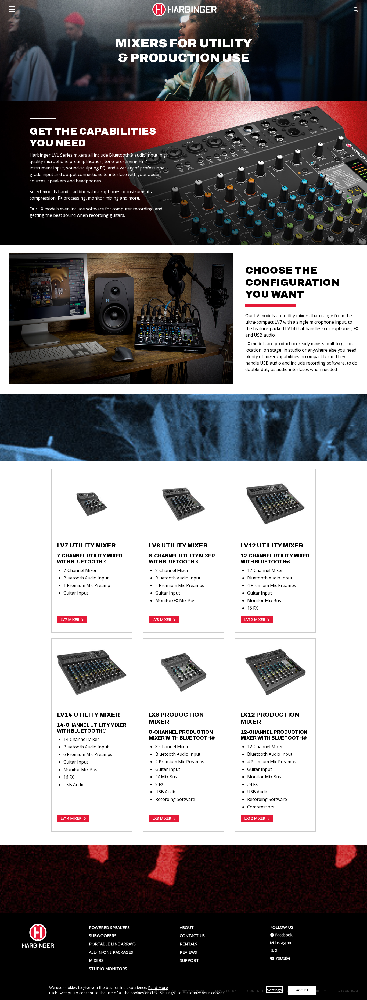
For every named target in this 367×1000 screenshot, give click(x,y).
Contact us (192, 935)
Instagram (281, 942)
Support (189, 960)
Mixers (96, 960)
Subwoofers (102, 935)
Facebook (281, 934)
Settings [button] (274, 989)
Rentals (188, 943)
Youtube (280, 958)
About (187, 927)
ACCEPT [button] (302, 990)
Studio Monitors (108, 968)
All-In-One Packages (111, 952)
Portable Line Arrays (112, 943)
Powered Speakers (109, 927)
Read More (158, 987)
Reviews (188, 952)
